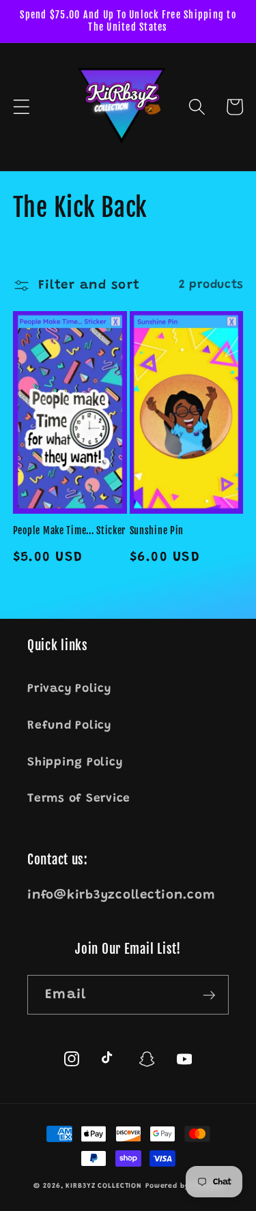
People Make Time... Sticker (69, 531)
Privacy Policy (69, 689)
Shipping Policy (74, 763)
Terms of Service (78, 799)
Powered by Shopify (184, 1186)
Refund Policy (69, 726)
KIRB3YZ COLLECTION (104, 1186)
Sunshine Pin (157, 531)
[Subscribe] (209, 995)
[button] (21, 107)
